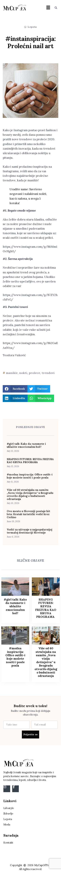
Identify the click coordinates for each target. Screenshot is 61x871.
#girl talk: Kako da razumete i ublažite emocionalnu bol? (26, 445)
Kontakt (8, 842)
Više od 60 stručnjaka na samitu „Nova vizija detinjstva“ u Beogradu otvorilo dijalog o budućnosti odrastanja (30, 494)
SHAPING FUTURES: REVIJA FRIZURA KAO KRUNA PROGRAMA (30, 461)
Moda (6, 824)
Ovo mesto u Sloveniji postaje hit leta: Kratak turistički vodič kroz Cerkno (28, 514)
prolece (34, 373)
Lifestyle (8, 808)
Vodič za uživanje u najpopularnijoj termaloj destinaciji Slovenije (29, 531)
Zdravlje (8, 813)
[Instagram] (6, 788)
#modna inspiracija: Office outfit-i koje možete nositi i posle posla (30, 476)
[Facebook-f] (15, 788)
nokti (23, 373)
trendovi (48, 373)
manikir (12, 373)
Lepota (32, 26)
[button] (48, 7)
